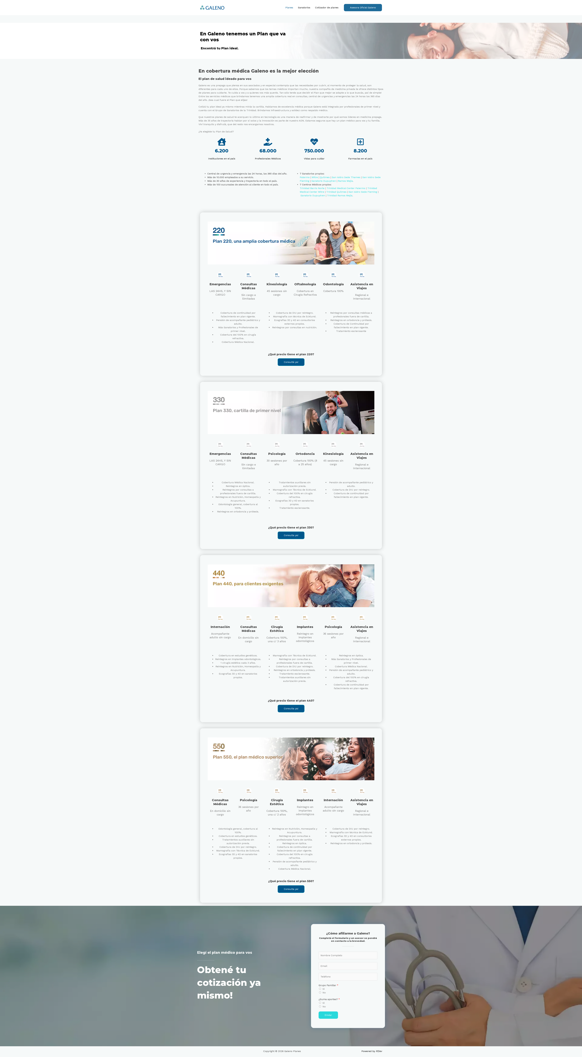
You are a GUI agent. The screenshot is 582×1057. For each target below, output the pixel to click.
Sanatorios (304, 7)
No (324, 992)
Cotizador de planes (326, 7)
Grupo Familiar (328, 985)
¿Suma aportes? (329, 999)
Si (324, 988)
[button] (363, 7)
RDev (379, 1051)
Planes (289, 7)
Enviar (328, 1015)
